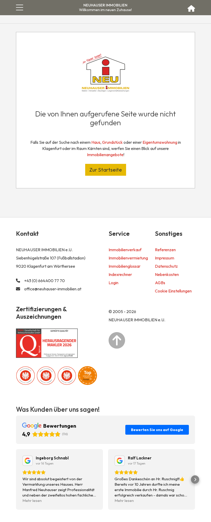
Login (113, 282)
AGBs (160, 282)
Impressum (164, 257)
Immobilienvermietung (128, 257)
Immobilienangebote (105, 154)
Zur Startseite (105, 169)
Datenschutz (166, 266)
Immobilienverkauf (125, 249)
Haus (95, 142)
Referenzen (165, 249)
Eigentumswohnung (160, 142)
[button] (16, 479)
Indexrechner (120, 274)
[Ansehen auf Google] (27, 461)
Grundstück (112, 142)
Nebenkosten (167, 274)
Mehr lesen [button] (32, 500)
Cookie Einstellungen (173, 290)
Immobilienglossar (124, 266)
